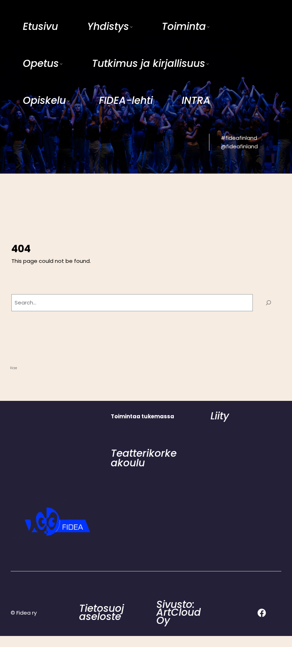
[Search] (268, 302)
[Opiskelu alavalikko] (68, 100)
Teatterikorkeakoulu (144, 458)
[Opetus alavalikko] (61, 63)
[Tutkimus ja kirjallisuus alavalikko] (207, 63)
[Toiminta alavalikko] (208, 26)
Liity (219, 416)
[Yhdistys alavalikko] (131, 26)
